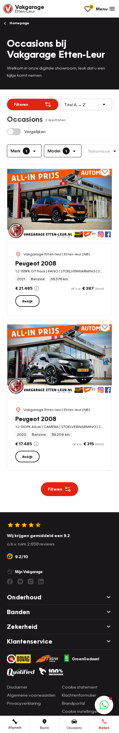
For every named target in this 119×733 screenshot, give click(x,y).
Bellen (104, 727)
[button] (104, 705)
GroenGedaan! (85, 659)
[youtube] (20, 581)
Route (44, 727)
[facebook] (10, 581)
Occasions (74, 727)
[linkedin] (41, 581)
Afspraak (15, 727)
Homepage (19, 23)
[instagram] (31, 581)
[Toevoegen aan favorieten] (104, 171)
